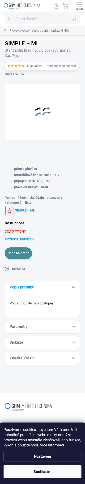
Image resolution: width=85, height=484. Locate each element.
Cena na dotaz (18, 253)
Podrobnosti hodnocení (61, 66)
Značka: (14, 74)
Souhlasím (42, 471)
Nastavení (42, 456)
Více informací (52, 445)
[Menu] (79, 6)
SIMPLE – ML (24, 210)
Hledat (74, 18)
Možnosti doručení (19, 239)
